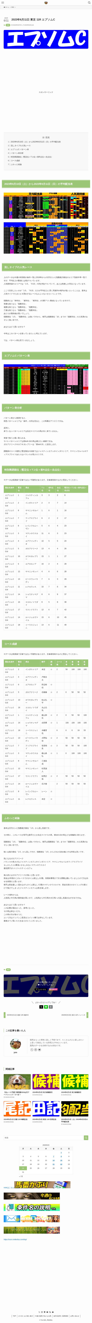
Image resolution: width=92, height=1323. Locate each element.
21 (54, 1164)
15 (61, 1160)
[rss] (50, 1312)
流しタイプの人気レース (21, 146)
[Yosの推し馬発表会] (46, 2)
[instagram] (35, 1049)
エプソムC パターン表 (20, 149)
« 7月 (21, 1176)
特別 (8, 25)
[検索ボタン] (89, 2)
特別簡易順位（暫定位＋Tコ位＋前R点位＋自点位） (32, 157)
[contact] (53, 1312)
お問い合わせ (74, 1316)
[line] (45, 1312)
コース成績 (15, 161)
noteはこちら (9, 1188)
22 (61, 1164)
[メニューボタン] (2, 2)
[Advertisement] (46, 68)
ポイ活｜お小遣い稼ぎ (25, 1316)
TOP (14, 1316)
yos (15, 1052)
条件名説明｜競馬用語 (61, 1316)
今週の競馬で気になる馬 (43, 1316)
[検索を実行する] (86, 1137)
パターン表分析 (17, 153)
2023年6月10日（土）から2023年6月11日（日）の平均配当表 (36, 142)
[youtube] (39, 1049)
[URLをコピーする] (51, 1007)
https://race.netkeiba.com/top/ (15, 1239)
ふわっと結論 (16, 164)
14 (54, 1160)
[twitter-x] (31, 1049)
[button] (41, 1007)
